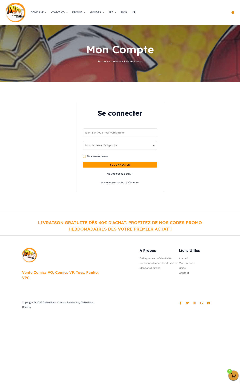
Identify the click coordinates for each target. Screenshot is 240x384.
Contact (184, 273)
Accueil (183, 258)
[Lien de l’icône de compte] (232, 12)
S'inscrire (133, 182)
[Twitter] (187, 303)
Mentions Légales (150, 268)
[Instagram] (194, 303)
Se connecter (120, 164)
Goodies (95, 12)
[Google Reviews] (201, 303)
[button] (45, 12)
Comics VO (58, 12)
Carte (182, 268)
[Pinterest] (208, 303)
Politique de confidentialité (156, 258)
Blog (124, 12)
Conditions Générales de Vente (158, 263)
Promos (77, 12)
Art (111, 12)
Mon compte (186, 263)
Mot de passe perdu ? (120, 173)
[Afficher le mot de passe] (154, 145)
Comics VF (37, 12)
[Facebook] (180, 303)
